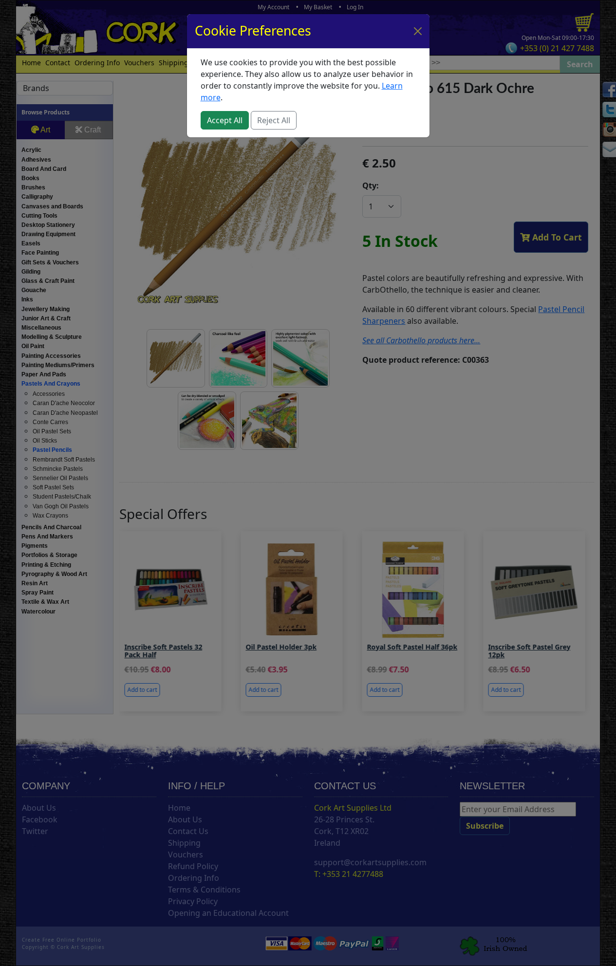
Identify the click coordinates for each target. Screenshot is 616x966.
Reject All (273, 120)
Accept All (225, 120)
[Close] (418, 31)
